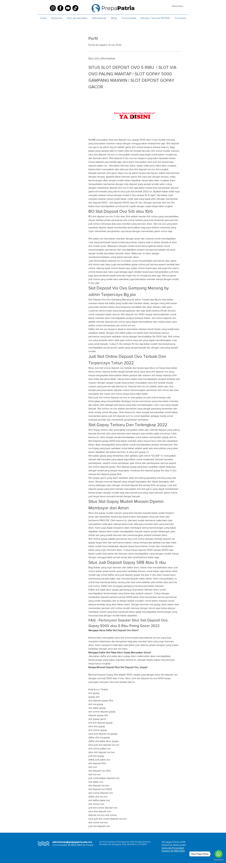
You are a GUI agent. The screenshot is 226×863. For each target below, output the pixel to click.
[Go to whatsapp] (218, 854)
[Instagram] (53, 8)
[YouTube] (68, 8)
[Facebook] (60, 8)
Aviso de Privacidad (173, 847)
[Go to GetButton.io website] (219, 860)
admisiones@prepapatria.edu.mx (72, 842)
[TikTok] (75, 8)
